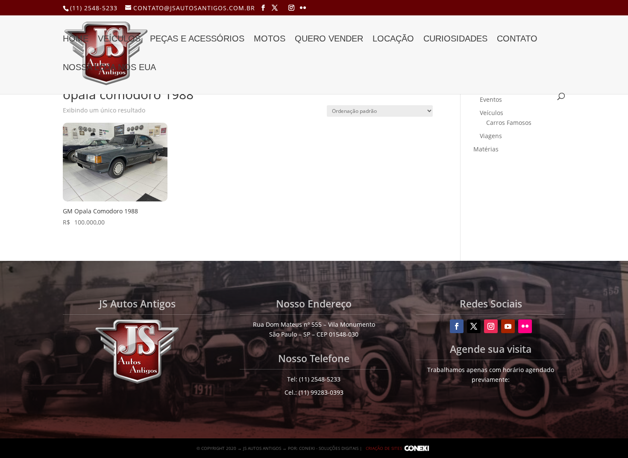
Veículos (119, 39)
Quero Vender (329, 39)
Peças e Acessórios (197, 39)
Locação (393, 39)
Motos (269, 39)
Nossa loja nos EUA (109, 68)
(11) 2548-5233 (93, 8)
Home (75, 39)
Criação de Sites (384, 448)
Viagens (491, 136)
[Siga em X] (474, 326)
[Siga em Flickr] (525, 326)
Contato (517, 39)
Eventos (491, 99)
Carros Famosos (508, 122)
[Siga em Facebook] (457, 326)
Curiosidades (455, 39)
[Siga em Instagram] (491, 326)
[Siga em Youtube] (508, 326)
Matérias (486, 149)
